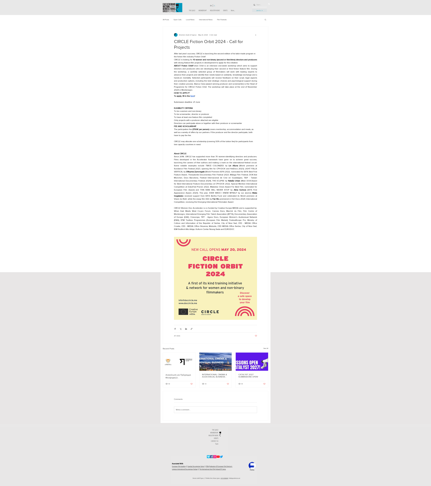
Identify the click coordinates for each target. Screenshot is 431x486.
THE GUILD (215, 430)
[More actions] (255, 35)
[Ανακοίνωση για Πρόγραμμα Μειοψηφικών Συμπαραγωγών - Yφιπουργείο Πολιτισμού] (179, 362)
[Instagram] (214, 456)
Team (216, 444)
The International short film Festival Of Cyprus (212, 469)
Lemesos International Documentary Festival (185, 469)
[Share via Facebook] (175, 329)
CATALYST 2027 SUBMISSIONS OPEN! (248, 375)
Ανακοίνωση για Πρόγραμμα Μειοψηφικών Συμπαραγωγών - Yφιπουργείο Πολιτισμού (178, 376)
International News (206, 20)
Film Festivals (222, 20)
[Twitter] (221, 456)
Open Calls (177, 20)
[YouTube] (218, 456)
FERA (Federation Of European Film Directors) (219, 466)
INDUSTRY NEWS (213, 435)
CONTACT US (214, 441)
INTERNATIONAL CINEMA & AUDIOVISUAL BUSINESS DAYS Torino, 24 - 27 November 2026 (214, 375)
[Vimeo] (208, 456)
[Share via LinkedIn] (186, 329)
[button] (265, 19)
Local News (190, 20)
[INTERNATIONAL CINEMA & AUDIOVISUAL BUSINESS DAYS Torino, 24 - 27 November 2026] (215, 362)
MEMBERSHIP (214, 432)
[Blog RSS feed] (269, 4)
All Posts (166, 20)
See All (265, 348)
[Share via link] (191, 329)
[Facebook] (211, 456)
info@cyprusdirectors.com (234, 478)
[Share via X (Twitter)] (180, 329)
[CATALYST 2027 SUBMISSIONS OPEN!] (252, 362)
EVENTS (216, 438)
